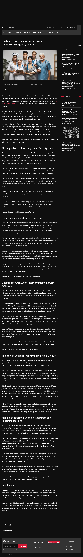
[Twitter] (10, 90)
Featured (65, 68)
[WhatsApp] (19, 90)
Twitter (70, 546)
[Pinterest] (14, 90)
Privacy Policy (19, 549)
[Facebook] (5, 90)
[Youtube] (66, 549)
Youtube (71, 549)
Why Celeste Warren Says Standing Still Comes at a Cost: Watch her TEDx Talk (70, 73)
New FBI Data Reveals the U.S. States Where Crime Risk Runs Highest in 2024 (70, 56)
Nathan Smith (8, 530)
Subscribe (23, 546)
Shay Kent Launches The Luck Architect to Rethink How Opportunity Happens (70, 64)
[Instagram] (66, 544)
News (79, 45)
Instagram (71, 543)
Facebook (71, 541)
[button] (62, 27)
